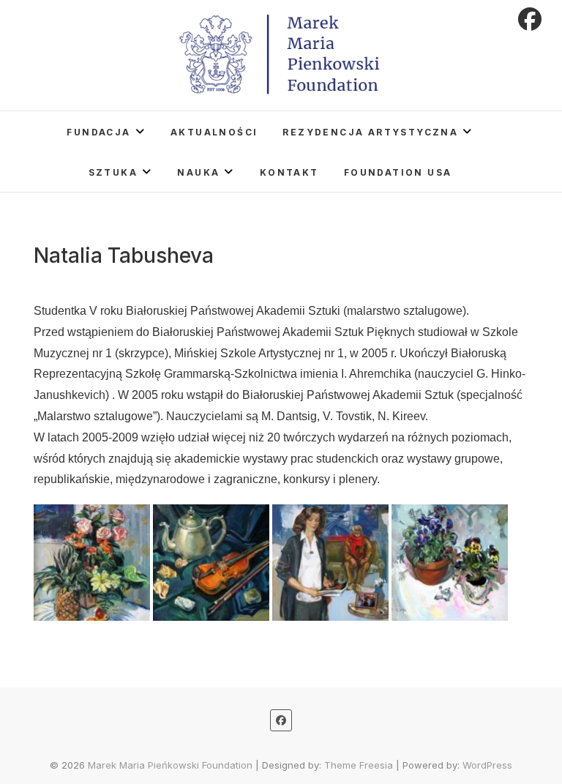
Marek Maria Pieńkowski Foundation (170, 765)
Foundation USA (398, 172)
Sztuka (113, 172)
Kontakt (289, 172)
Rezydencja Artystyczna (370, 132)
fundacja (98, 132)
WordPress (487, 765)
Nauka (198, 172)
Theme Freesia (358, 765)
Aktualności (214, 132)
